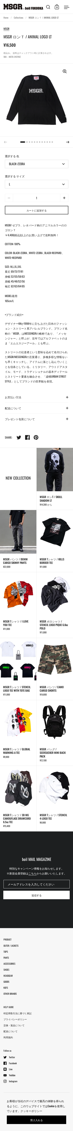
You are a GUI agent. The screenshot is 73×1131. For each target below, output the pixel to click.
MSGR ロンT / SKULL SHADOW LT (55, 479)
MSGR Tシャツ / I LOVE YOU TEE (18, 605)
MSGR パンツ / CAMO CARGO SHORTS (55, 669)
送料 (15, 52)
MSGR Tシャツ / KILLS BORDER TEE (55, 541)
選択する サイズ (15, 176)
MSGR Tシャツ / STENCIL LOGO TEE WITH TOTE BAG (18, 669)
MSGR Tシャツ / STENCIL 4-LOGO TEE (55, 798)
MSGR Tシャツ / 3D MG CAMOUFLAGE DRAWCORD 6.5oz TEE (18, 798)
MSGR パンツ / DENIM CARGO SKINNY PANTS (18, 541)
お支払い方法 (13, 397)
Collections (18, 17)
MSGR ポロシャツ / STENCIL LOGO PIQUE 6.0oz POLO (55, 605)
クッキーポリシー (31, 1111)
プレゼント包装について (20, 419)
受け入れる (36, 1120)
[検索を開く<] (48, 7)
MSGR (6, 29)
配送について (13, 408)
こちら (32, 873)
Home (6, 17)
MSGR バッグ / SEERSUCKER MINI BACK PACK (55, 733)
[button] (68, 142)
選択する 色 (12, 156)
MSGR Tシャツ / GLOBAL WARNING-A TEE (18, 733)
